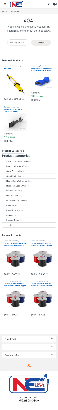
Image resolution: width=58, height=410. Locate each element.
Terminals (43, 66)
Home (4, 11)
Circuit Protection (13, 176)
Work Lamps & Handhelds (14, 66)
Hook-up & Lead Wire (15, 186)
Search (43, 4)
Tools (8, 225)
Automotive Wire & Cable (17, 161)
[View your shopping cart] (54, 4)
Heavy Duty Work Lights (12, 66)
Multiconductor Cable (15, 200)
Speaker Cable (12, 220)
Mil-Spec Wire (12, 195)
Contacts (7, 107)
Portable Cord (12, 205)
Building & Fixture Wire (16, 166)
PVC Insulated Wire (13, 241)
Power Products (13, 210)
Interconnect (35, 66)
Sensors (9, 215)
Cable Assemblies (14, 171)
